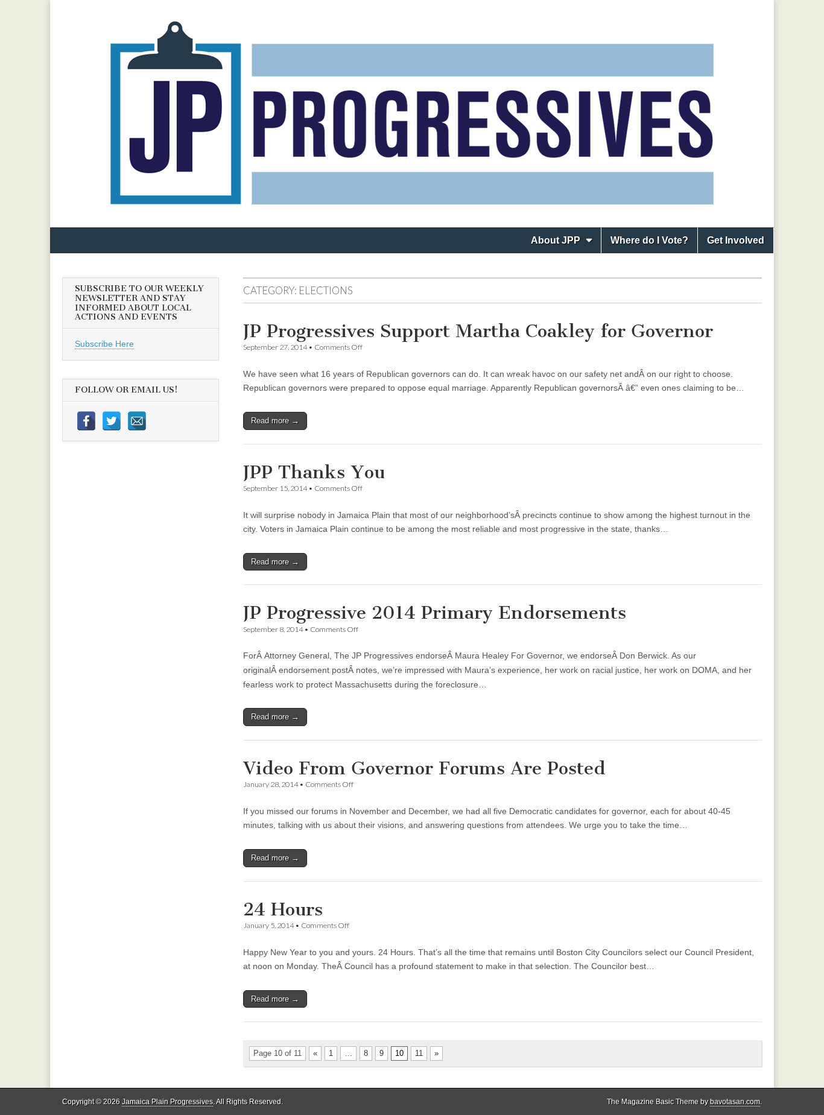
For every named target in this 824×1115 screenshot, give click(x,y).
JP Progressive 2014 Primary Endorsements (434, 613)
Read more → (275, 420)
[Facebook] (86, 421)
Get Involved (735, 240)
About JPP (555, 240)
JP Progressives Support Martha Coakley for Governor (478, 331)
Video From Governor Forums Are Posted (424, 768)
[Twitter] (111, 421)
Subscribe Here (104, 344)
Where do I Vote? (649, 240)
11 (419, 1053)
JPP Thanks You (314, 472)
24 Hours (283, 909)
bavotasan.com (735, 1102)
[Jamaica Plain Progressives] (412, 104)
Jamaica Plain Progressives (167, 1102)
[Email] (137, 421)
